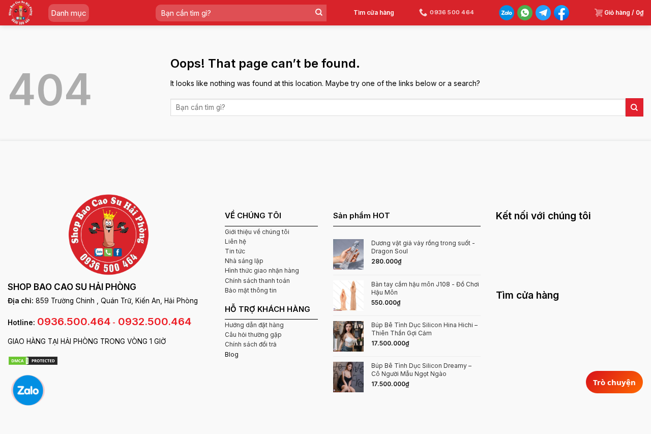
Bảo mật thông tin (251, 290)
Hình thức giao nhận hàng (262, 270)
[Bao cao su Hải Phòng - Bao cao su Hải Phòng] (21, 12)
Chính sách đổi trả (251, 344)
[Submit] (319, 13)
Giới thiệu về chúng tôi (257, 232)
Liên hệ (235, 241)
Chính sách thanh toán (257, 280)
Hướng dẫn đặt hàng (254, 325)
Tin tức (235, 251)
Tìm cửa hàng (373, 12)
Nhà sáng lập (244, 261)
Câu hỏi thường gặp (253, 334)
